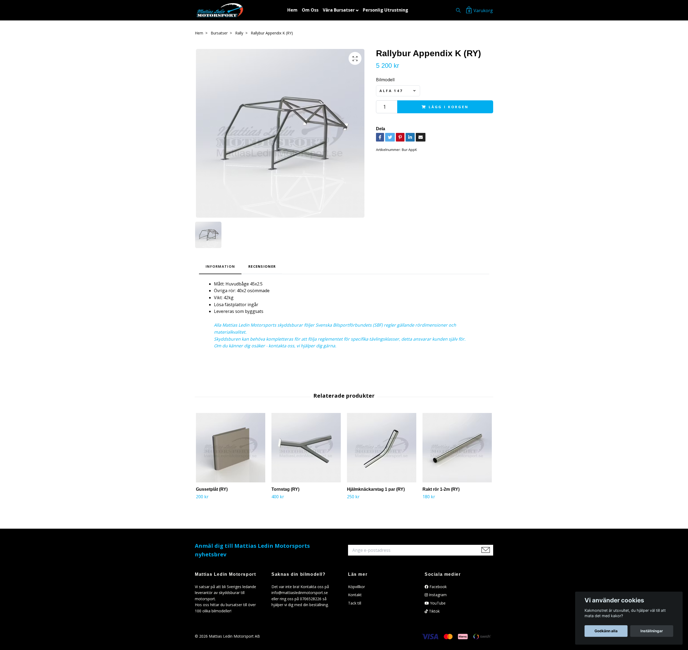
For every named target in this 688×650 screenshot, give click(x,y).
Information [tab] (220, 266)
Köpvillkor (356, 586)
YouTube (437, 603)
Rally (239, 33)
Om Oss (310, 10)
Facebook (437, 586)
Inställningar (651, 631)
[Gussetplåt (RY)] (230, 447)
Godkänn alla (606, 631)
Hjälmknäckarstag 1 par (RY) (376, 489)
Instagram (437, 594)
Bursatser (219, 33)
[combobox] (398, 90)
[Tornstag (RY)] (306, 447)
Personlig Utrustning (385, 10)
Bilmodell (385, 80)
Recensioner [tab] (262, 266)
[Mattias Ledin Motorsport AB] (219, 10)
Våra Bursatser (339, 10)
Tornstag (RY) (285, 489)
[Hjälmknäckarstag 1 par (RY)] (381, 447)
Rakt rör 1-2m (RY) (441, 489)
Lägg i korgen (449, 106)
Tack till (354, 603)
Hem (292, 10)
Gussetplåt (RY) (212, 489)
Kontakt (355, 594)
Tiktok (434, 611)
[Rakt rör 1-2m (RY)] (457, 447)
